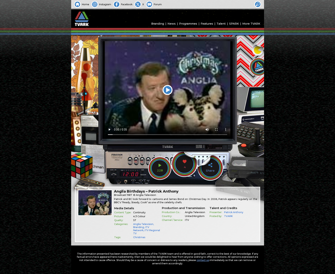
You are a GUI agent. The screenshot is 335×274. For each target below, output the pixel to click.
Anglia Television (143, 224)
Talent (221, 23)
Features (207, 23)
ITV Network (141, 229)
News (172, 23)
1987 (129, 195)
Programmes (188, 23)
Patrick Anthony (233, 212)
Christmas (139, 237)
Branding (157, 23)
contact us (203, 260)
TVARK (228, 216)
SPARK (234, 23)
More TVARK (251, 23)
